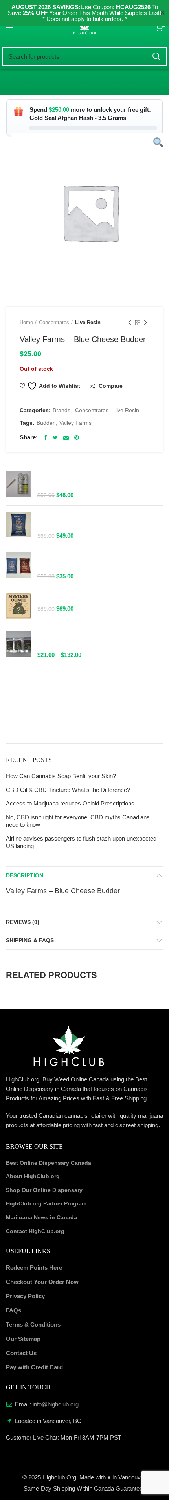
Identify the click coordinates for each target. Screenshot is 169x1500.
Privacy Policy (25, 1296)
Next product (145, 323)
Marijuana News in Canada (41, 1217)
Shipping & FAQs (30, 940)
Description (24, 875)
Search (156, 56)
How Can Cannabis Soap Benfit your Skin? (61, 776)
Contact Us (21, 1353)
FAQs (13, 1310)
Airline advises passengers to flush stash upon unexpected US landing (81, 842)
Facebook (45, 437)
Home (26, 322)
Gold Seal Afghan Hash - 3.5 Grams (77, 118)
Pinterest (77, 437)
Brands (61, 410)
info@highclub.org (56, 1404)
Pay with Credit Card (34, 1367)
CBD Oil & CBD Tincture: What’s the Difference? (68, 790)
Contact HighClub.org (35, 1231)
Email (66, 437)
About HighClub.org (33, 1176)
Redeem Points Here (34, 1267)
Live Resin (88, 322)
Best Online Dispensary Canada (48, 1163)
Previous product (130, 323)
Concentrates (54, 322)
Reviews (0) (22, 922)
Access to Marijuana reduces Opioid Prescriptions (70, 803)
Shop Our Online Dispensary (44, 1190)
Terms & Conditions (33, 1324)
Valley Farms (75, 423)
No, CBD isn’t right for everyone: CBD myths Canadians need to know (78, 821)
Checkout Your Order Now (42, 1281)
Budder (46, 423)
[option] (90, 212)
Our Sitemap (23, 1338)
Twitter (55, 437)
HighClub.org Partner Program (46, 1203)
